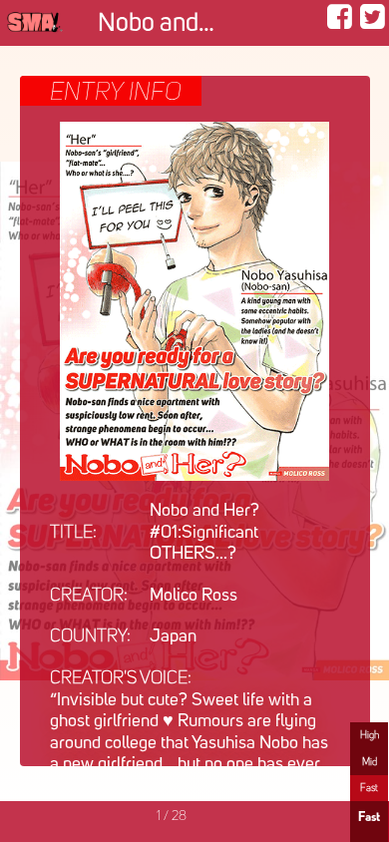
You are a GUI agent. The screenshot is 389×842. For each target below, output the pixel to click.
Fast (369, 788)
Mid (369, 762)
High (369, 735)
